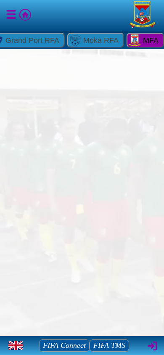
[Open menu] (11, 16)
